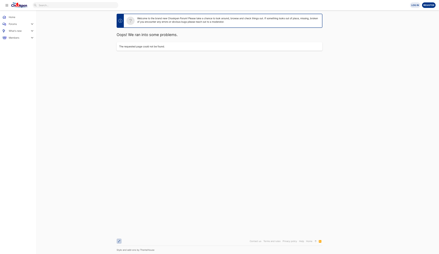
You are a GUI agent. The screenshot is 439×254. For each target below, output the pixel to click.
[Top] (315, 241)
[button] (6, 5)
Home (309, 241)
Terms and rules (272, 241)
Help (301, 241)
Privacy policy (290, 241)
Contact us (255, 241)
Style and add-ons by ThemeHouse (136, 250)
